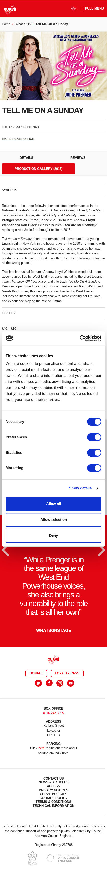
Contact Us (53, 778)
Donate (36, 673)
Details (26, 158)
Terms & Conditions (53, 802)
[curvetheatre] (70, 683)
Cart (73, 8)
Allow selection (53, 519)
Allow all (53, 504)
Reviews (78, 158)
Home (6, 24)
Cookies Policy (54, 798)
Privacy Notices (53, 790)
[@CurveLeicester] (38, 683)
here (41, 748)
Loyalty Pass (67, 673)
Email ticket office (18, 139)
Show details (80, 488)
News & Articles (54, 782)
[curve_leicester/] (59, 683)
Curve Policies (53, 794)
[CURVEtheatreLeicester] (49, 683)
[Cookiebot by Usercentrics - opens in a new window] (79, 338)
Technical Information (53, 806)
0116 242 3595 (53, 713)
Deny (53, 535)
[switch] (94, 437)
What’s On (23, 24)
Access (53, 786)
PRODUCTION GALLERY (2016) (38, 169)
